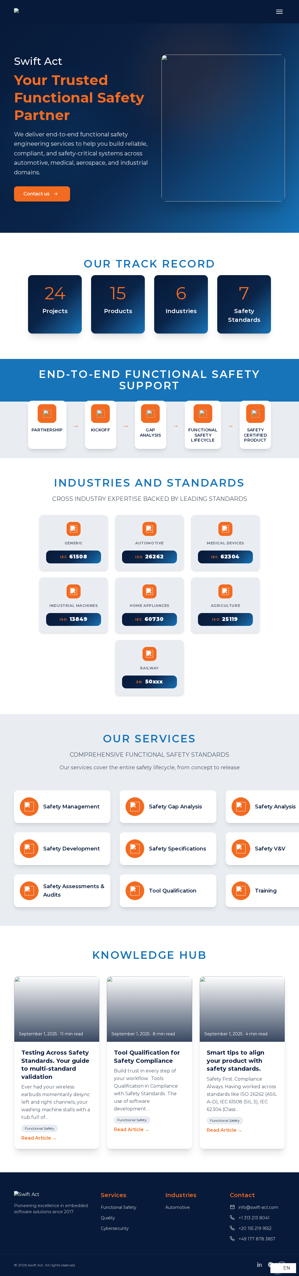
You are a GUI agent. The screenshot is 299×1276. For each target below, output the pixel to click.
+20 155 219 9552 (254, 1228)
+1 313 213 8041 (253, 1218)
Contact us (36, 194)
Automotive (177, 1207)
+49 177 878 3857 (256, 1239)
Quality (108, 1218)
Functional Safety (118, 1207)
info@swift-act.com (257, 1207)
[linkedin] (259, 1266)
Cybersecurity (115, 1228)
